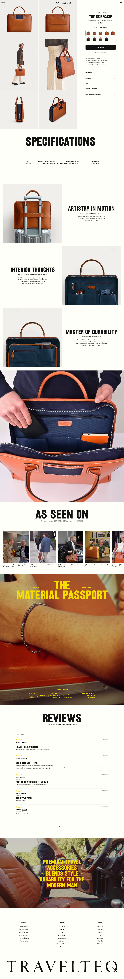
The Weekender (24, 938)
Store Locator (62, 938)
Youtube (100, 941)
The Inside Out (24, 932)
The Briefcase (23, 926)
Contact (62, 922)
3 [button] (62, 827)
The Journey (62, 935)
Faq (62, 932)
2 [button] (59, 827)
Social (100, 922)
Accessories (24, 941)
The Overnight (24, 935)
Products (23, 922)
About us (62, 926)
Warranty (62, 941)
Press (62, 947)
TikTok (100, 932)
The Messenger (24, 929)
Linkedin (100, 944)
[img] (20, 740)
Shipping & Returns (62, 944)
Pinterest (100, 938)
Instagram (100, 926)
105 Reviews (104, 12)
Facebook (100, 929)
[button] (65, 827)
